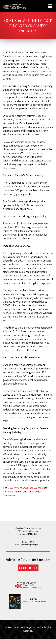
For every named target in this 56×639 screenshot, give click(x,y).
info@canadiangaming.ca (27, 545)
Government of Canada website (25, 488)
